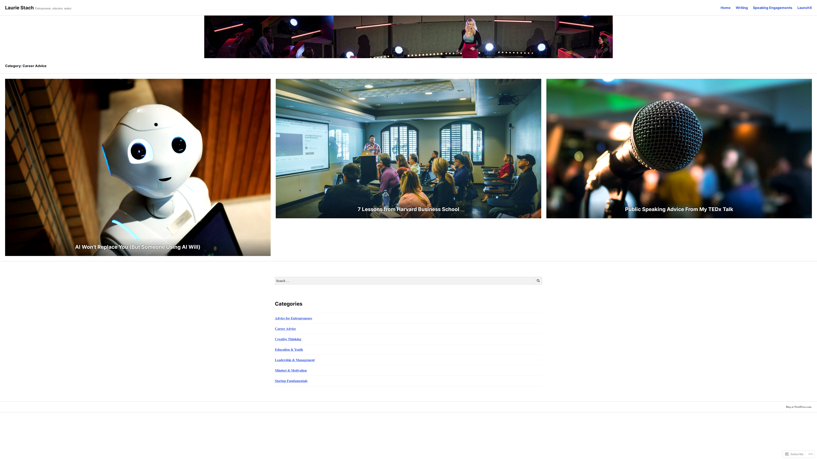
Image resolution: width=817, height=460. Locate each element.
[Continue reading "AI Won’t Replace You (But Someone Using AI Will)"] (138, 167)
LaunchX (804, 8)
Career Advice (285, 328)
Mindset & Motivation (291, 370)
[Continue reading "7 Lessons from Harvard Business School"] (408, 148)
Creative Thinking (288, 338)
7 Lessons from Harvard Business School (408, 209)
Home (726, 8)
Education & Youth (289, 349)
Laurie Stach (19, 7)
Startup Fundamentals (291, 380)
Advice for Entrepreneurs (293, 318)
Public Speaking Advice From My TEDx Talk (679, 209)
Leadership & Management (295, 359)
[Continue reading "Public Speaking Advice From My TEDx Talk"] (679, 148)
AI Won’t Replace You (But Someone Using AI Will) (137, 247)
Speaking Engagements (772, 8)
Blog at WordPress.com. (799, 407)
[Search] (538, 281)
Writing (742, 8)
